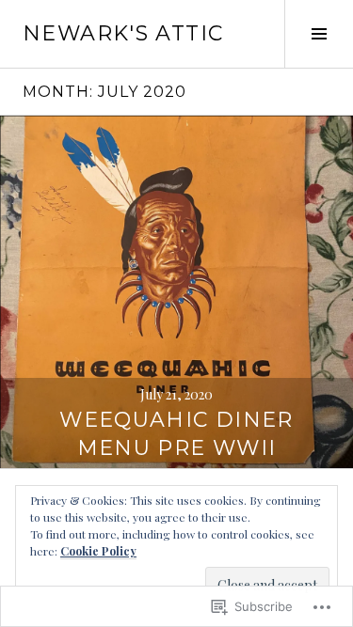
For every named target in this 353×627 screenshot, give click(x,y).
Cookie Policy (98, 550)
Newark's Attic (123, 33)
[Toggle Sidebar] (318, 34)
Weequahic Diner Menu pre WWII (176, 434)
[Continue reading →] (176, 292)
